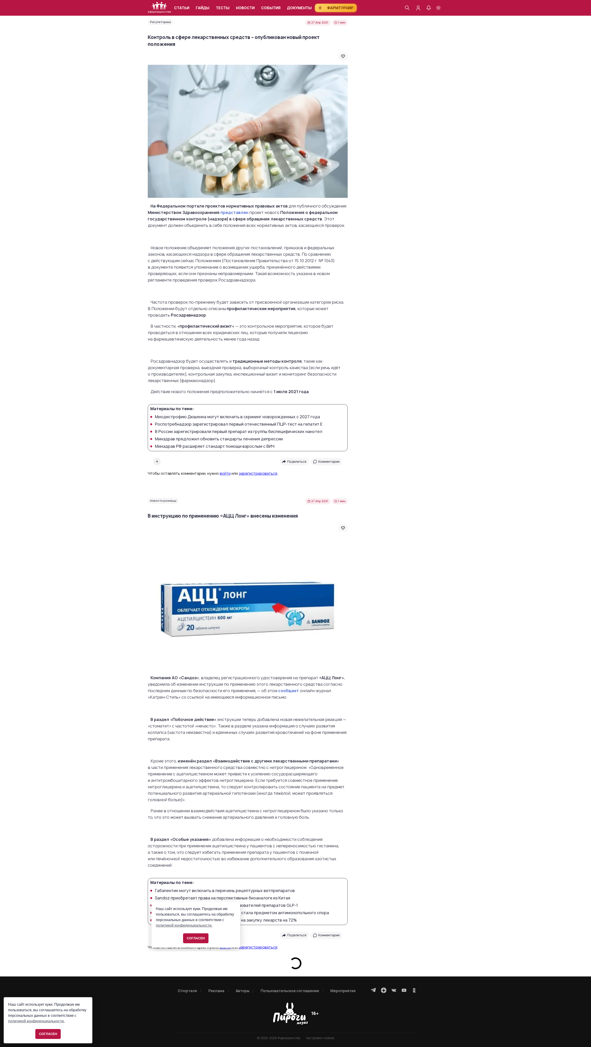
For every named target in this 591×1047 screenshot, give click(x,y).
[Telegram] (373, 990)
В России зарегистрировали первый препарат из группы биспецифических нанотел (238, 431)
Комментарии (329, 462)
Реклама (216, 990)
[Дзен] (383, 990)
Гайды (202, 8)
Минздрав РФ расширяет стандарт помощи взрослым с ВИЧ (214, 446)
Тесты (222, 8)
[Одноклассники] (414, 990)
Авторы (242, 990)
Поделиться (296, 462)
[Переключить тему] (438, 8)
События (270, 8)
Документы (299, 8)
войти (225, 473)
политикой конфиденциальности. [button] (36, 1021)
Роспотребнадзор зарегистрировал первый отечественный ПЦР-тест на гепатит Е (239, 424)
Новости (245, 8)
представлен (234, 212)
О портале (187, 990)
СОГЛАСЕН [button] (48, 1034)
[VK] (394, 990)
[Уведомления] (429, 7)
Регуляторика (160, 22)
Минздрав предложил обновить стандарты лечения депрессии (219, 439)
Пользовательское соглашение (290, 990)
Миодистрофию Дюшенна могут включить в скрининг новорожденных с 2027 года (237, 417)
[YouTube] (404, 990)
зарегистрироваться (258, 473)
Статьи (181, 8)
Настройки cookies (320, 1038)
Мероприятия (343, 990)
